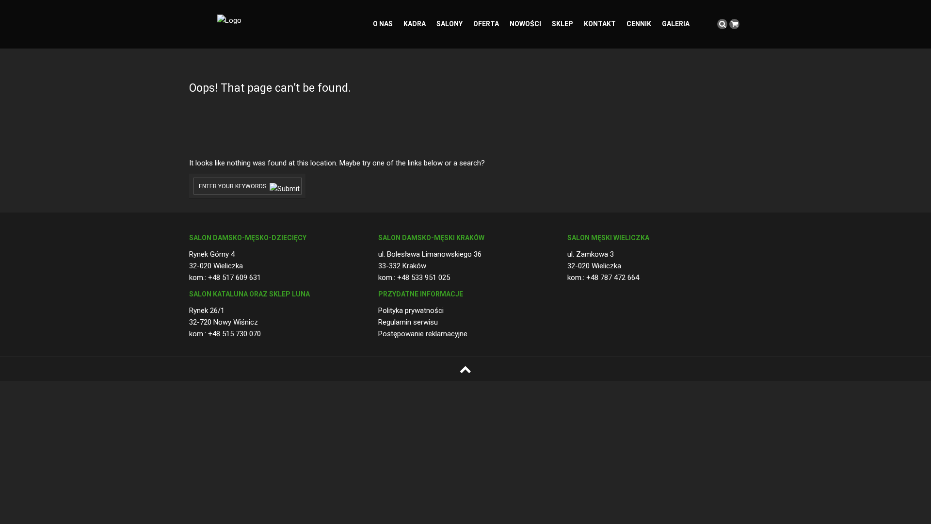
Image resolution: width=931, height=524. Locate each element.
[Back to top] (465, 369)
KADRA (414, 24)
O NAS (383, 24)
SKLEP (562, 24)
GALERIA (676, 24)
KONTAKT (600, 24)
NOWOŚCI (525, 24)
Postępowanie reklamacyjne (422, 333)
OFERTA (486, 24)
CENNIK (638, 24)
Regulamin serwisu (408, 322)
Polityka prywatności (411, 310)
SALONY (449, 24)
